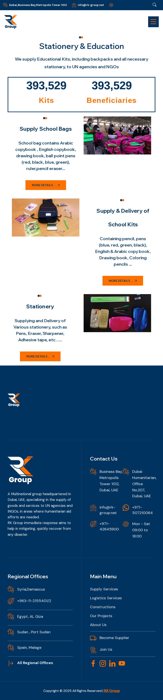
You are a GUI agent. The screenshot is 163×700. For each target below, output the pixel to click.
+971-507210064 (142, 510)
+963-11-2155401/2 (34, 600)
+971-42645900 (109, 526)
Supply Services (104, 589)
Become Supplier (114, 637)
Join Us (106, 649)
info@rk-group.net (91, 5)
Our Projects (101, 615)
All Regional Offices (35, 662)
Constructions (102, 606)
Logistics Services (106, 598)
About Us (98, 624)
